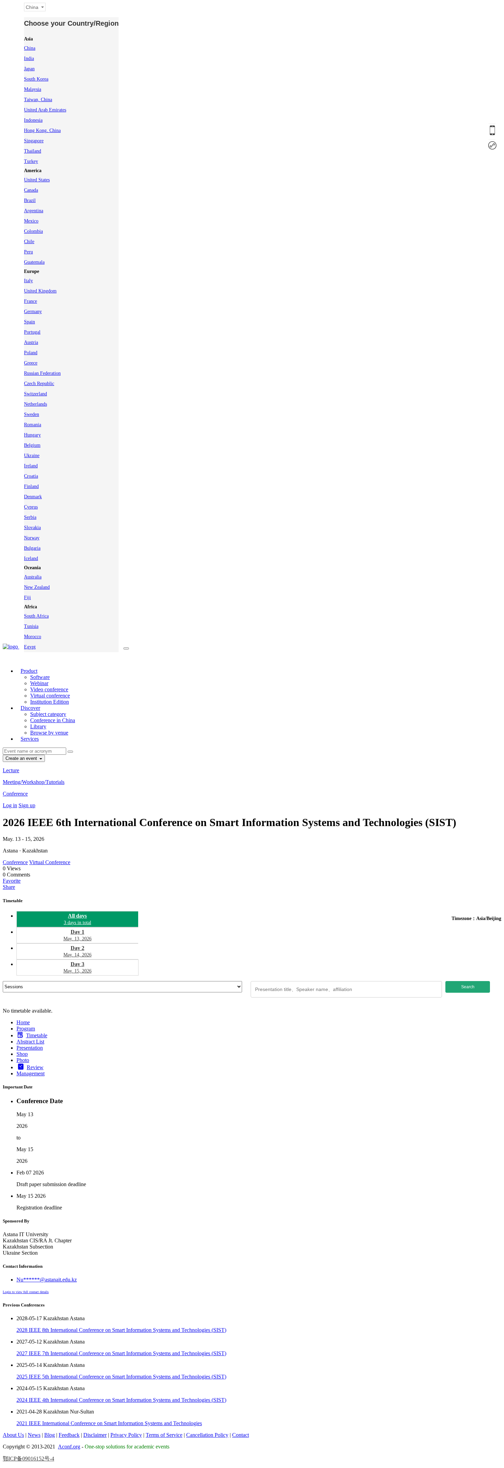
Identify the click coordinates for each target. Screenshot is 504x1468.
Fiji (27, 597)
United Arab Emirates (45, 109)
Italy (28, 280)
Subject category (48, 714)
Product (29, 671)
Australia (32, 577)
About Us (13, 1435)
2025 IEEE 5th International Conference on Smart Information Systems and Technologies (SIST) (121, 1377)
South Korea (36, 79)
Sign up (27, 805)
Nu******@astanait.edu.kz (46, 1279)
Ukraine (31, 455)
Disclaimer (95, 1435)
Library (38, 726)
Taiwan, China (38, 99)
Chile (29, 241)
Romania (32, 424)
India (29, 58)
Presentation (29, 1048)
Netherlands (35, 404)
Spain (29, 321)
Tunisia (31, 626)
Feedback (69, 1435)
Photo (22, 1060)
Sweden (31, 414)
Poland (30, 352)
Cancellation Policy (207, 1435)
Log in (10, 805)
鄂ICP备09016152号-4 (28, 1458)
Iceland (31, 558)
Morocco (32, 636)
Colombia (33, 231)
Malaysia (32, 89)
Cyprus (31, 507)
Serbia (30, 517)
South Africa (36, 616)
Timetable (36, 1035)
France (30, 301)
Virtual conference (50, 696)
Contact (240, 1435)
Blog (49, 1435)
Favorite (12, 881)
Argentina (33, 210)
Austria (31, 342)
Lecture (11, 770)
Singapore (34, 140)
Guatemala (34, 262)
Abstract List (30, 1042)
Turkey (31, 161)
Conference (15, 794)
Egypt (30, 646)
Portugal (32, 332)
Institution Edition (49, 702)
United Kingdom (40, 291)
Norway (31, 537)
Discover (30, 708)
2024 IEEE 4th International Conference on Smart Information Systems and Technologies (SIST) (121, 1400)
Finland (31, 486)
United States (37, 179)
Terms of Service (164, 1435)
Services (30, 739)
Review (35, 1067)
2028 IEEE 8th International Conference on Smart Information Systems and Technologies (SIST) (121, 1330)
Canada (31, 190)
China (29, 48)
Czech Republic (39, 383)
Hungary (32, 435)
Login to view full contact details (26, 1292)
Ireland (31, 465)
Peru (28, 251)
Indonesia (33, 120)
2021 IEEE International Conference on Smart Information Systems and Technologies (109, 1423)
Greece (30, 363)
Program (25, 1028)
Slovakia (32, 527)
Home (23, 1022)
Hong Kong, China (42, 130)
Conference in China (52, 720)
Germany (33, 311)
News (34, 1435)
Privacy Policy (126, 1435)
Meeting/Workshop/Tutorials (33, 782)
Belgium (32, 445)
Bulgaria (32, 548)
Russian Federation (42, 373)
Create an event (21, 758)
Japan (29, 68)
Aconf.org (69, 1446)
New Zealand (37, 587)
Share (9, 887)
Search (468, 986)
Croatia (31, 476)
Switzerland (35, 393)
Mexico (31, 221)
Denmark (33, 496)
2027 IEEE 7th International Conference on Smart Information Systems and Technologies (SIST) (121, 1353)
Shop (22, 1054)
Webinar (39, 683)
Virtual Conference (49, 862)
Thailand (32, 151)
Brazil (30, 200)
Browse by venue (49, 733)
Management (30, 1073)
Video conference (49, 689)
